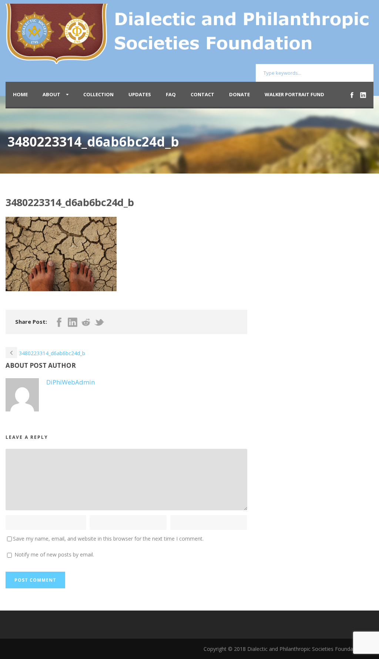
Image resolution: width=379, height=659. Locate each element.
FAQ (171, 94)
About (51, 94)
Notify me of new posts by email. (54, 554)
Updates (139, 94)
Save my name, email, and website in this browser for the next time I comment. (108, 538)
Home (20, 94)
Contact (202, 94)
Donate (239, 94)
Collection (98, 94)
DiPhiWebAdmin (70, 382)
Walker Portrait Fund (294, 94)
